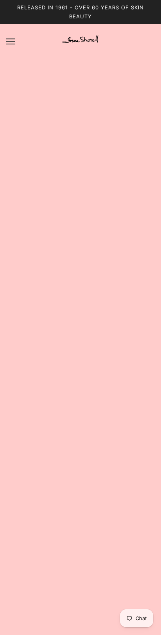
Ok (125, 604)
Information (80, 538)
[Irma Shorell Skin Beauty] (80, 43)
